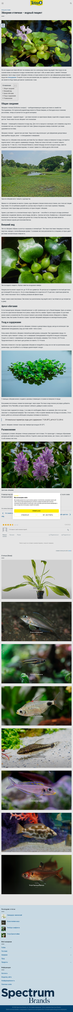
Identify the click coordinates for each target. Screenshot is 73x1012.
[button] (17, 496)
